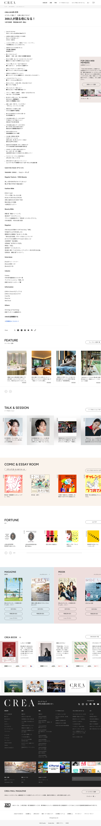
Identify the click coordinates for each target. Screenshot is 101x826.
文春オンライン (59, 823)
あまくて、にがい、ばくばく (79, 729)
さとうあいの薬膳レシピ (26, 734)
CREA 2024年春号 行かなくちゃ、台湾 (43, 756)
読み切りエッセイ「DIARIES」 (79, 719)
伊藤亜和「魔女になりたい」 (79, 716)
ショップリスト (13, 618)
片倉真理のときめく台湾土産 (27, 719)
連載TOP (23, 714)
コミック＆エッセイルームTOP (79, 714)
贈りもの (6, 716)
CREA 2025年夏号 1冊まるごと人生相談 (43, 736)
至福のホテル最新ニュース (27, 728)
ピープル (23, 779)
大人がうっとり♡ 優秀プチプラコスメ (27, 744)
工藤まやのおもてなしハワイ (27, 725)
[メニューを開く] (94, 2)
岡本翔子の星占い (93, 716)
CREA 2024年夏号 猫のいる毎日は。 (42, 752)
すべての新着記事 (8, 714)
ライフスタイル (7, 726)
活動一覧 (40, 782)
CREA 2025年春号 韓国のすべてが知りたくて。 (45, 740)
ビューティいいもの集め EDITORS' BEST (26, 740)
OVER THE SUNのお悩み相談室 (62, 725)
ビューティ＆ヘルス (8, 729)
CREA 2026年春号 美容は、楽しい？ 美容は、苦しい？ (45, 722)
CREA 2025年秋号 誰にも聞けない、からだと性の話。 (45, 732)
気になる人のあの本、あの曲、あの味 (62, 717)
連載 (51, 2)
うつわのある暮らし (25, 736)
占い (88, 2)
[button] (6, 391)
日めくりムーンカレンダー (95, 726)
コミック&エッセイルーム (78, 2)
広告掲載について (59, 813)
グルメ (5, 721)
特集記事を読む (13, 613)
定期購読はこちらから (11, 321)
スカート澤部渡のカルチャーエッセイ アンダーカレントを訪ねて (79, 733)
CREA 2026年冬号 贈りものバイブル (42, 727)
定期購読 (69, 813)
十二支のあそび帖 (76, 724)
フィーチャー (7, 740)
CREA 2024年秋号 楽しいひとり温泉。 (43, 748)
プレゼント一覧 (84, 98)
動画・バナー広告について (47, 813)
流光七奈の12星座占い (94, 719)
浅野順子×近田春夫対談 (61, 720)
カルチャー (6, 724)
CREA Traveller (42, 823)
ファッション (7, 731)
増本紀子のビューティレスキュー (28, 748)
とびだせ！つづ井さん (77, 721)
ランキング (6, 735)
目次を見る (13, 609)
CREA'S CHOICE (8, 742)
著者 (22, 782)
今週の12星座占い (93, 721)
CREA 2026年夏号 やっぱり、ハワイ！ (43, 717)
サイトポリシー (78, 813)
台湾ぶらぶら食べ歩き (26, 716)
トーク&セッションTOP (61, 714)
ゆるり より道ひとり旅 (77, 736)
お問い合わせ (36, 813)
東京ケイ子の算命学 (94, 724)
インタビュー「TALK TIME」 (79, 726)
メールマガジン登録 (91, 791)
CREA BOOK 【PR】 (8, 782)
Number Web (51, 823)
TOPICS (6, 745)
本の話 (67, 823)
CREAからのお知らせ (9, 747)
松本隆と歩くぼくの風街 (61, 723)
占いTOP (91, 714)
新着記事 (45, 2)
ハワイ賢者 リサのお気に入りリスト (27, 722)
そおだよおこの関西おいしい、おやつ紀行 (28, 731)
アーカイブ (6, 738)
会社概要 (27, 813)
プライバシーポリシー (89, 813)
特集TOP (40, 714)
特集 (55, 2)
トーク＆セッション (64, 2)
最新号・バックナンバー (9, 779)
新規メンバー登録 (91, 84)
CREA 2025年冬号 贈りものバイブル (42, 744)
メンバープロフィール (43, 779)
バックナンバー (44, 574)
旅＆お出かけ (7, 719)
